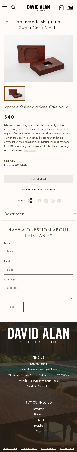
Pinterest (38, 414)
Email (8, 261)
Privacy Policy (10, 448)
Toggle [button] (71, 214)
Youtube (38, 425)
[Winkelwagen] (61, 7)
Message (11, 279)
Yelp (38, 431)
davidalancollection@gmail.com (38, 369)
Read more (30, 150)
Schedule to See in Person (39, 189)
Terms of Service (29, 448)
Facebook (38, 420)
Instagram (38, 409)
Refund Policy (67, 448)
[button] (4, 8)
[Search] (13, 7)
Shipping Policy (48, 448)
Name (9, 243)
